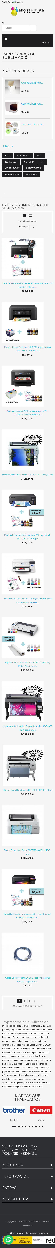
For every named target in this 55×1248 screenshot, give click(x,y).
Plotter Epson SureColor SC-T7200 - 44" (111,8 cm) (27, 474)
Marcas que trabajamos (27, 1097)
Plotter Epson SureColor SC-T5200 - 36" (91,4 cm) (27, 790)
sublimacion (11, 162)
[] (35, 1001)
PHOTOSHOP (12, 174)
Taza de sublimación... (32, 124)
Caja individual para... (32, 83)
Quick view (27, 256)
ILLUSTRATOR (33, 168)
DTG (39, 155)
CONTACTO (7, 2)
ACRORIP (29, 162)
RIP (42, 162)
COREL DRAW (12, 168)
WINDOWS (31, 174)
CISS (7, 155)
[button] (27, 23)
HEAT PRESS (23, 155)
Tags (7, 146)
